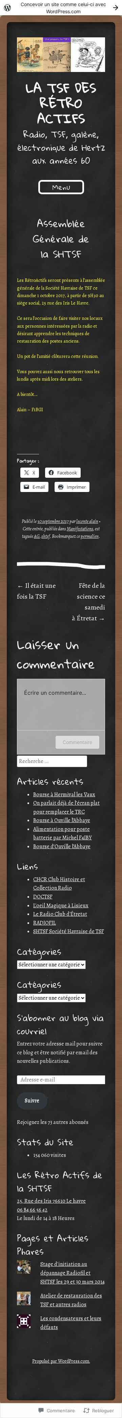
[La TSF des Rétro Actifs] (61, 54)
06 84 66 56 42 (32, 1210)
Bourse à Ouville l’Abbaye (61, 820)
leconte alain (87, 521)
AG (37, 536)
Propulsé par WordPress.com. (61, 1361)
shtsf (45, 536)
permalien (90, 536)
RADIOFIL (44, 923)
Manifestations (80, 529)
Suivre (32, 1100)
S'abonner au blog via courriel (60, 1024)
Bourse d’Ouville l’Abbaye (61, 846)
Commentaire (77, 742)
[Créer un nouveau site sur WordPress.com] (61, 7)
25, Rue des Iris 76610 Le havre (51, 1201)
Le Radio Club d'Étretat (60, 914)
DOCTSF (43, 897)
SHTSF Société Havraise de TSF (68, 931)
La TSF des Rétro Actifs (61, 102)
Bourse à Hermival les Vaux (64, 794)
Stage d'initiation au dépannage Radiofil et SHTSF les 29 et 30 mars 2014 (72, 1272)
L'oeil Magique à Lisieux (60, 905)
